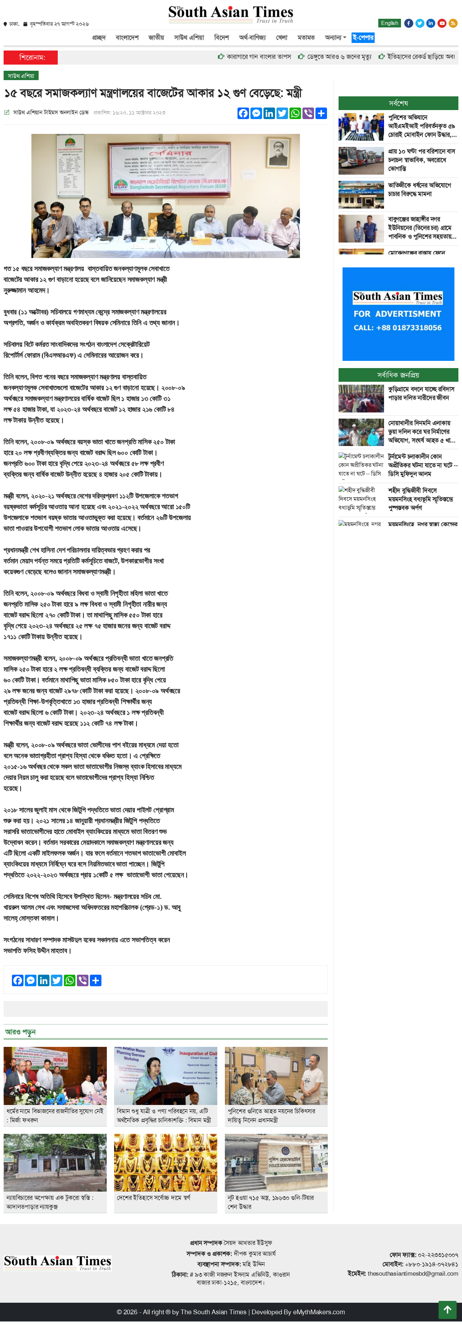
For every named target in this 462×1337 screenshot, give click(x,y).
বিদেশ (221, 37)
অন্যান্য (333, 37)
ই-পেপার (363, 37)
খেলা (282, 37)
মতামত (306, 37)
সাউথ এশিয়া (189, 37)
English (389, 23)
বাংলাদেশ (127, 37)
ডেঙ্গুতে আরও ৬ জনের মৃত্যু (313, 56)
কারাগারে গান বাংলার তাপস (233, 56)
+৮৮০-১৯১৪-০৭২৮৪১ (431, 1264)
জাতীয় (156, 37)
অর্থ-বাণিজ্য (252, 37)
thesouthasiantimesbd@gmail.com (413, 1273)
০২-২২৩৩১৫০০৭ (438, 1255)
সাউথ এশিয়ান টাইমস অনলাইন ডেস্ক (51, 112)
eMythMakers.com (319, 1312)
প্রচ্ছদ (98, 37)
